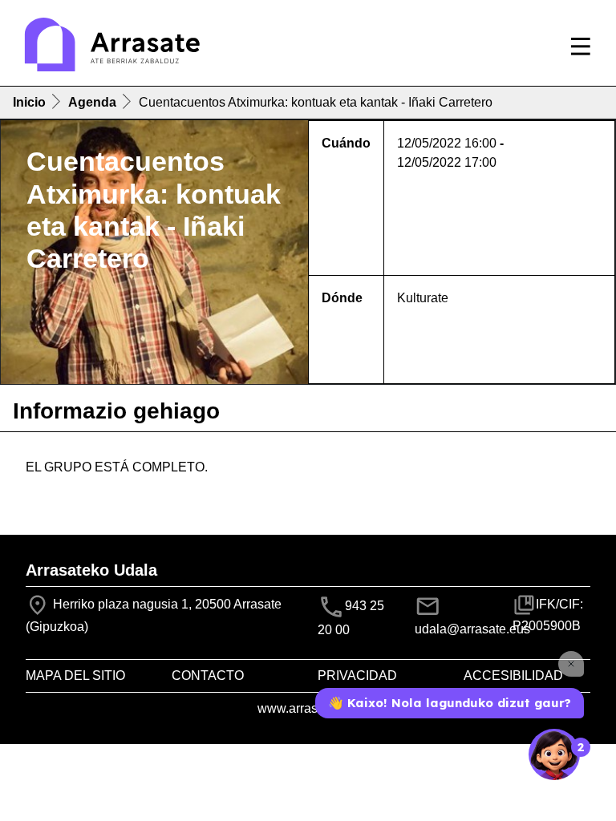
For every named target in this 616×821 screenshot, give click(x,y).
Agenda (92, 102)
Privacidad (357, 675)
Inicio (29, 102)
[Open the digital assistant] (554, 754)
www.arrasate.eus (308, 708)
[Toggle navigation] (580, 46)
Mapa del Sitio (75, 675)
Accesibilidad (513, 675)
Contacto (208, 675)
